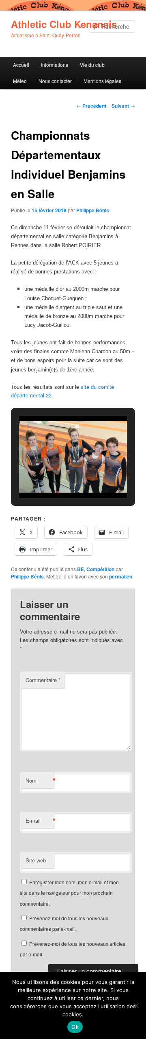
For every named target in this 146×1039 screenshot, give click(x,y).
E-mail (40, 820)
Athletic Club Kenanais (64, 24)
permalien (120, 576)
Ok (75, 1027)
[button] (54, 476)
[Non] (136, 1005)
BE (80, 569)
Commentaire (43, 680)
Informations (54, 64)
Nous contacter (55, 80)
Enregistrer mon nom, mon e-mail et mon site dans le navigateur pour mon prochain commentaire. (69, 893)
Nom (40, 780)
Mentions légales (102, 80)
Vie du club (92, 64)
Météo (20, 80)
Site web (36, 860)
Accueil (21, 64)
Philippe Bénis (92, 210)
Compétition (100, 569)
